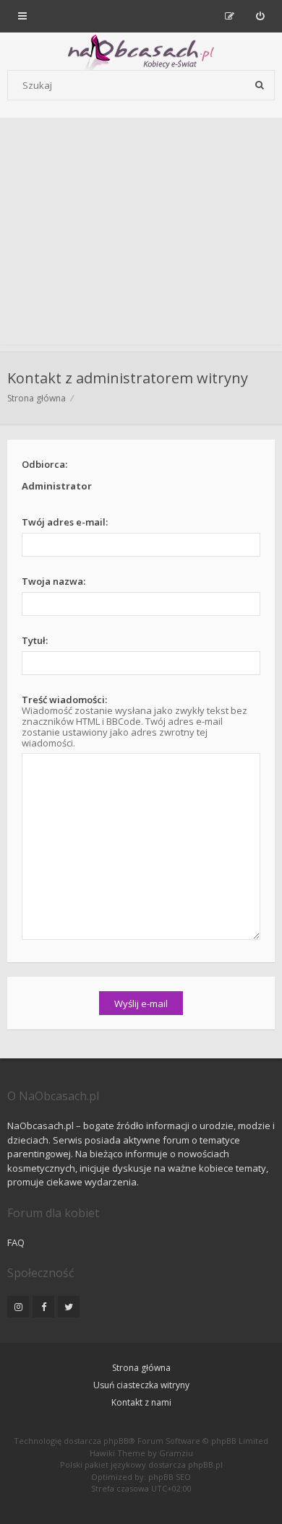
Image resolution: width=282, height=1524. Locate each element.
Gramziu (176, 1452)
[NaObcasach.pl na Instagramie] (18, 1307)
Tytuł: (35, 640)
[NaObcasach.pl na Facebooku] (43, 1307)
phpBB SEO (169, 1476)
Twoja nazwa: (53, 581)
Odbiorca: (44, 464)
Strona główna (141, 1368)
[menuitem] (260, 16)
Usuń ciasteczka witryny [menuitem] (141, 1385)
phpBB (116, 1440)
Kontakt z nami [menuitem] (141, 1402)
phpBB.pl (205, 1464)
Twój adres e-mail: (65, 521)
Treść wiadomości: (64, 699)
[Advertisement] (141, 234)
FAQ (16, 1242)
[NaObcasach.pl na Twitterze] (69, 1307)
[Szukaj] (259, 85)
